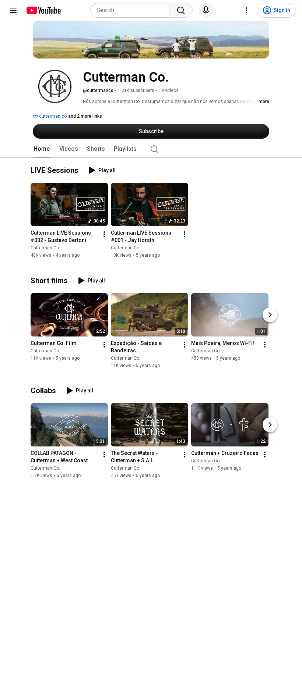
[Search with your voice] (206, 10)
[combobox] (132, 10)
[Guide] (13, 10)
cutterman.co (52, 116)
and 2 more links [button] (85, 116)
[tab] (41, 149)
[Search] (181, 10)
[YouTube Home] (43, 10)
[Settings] (246, 10)
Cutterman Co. (45, 248)
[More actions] (104, 234)
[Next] (270, 314)
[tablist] (151, 149)
